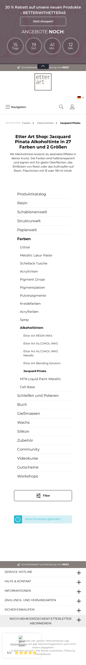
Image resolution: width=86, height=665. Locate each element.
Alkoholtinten (31, 328)
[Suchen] (61, 107)
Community (28, 449)
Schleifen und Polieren (38, 395)
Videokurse (27, 458)
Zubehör (25, 440)
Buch (22, 404)
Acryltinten (29, 271)
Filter (46, 495)
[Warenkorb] (81, 104)
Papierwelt (27, 230)
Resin (22, 203)
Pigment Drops (32, 279)
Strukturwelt (29, 221)
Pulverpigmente (33, 295)
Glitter (25, 247)
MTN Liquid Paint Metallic (40, 379)
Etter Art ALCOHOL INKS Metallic (40, 353)
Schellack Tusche (33, 263)
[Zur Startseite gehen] (43, 82)
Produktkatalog (31, 194)
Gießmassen (28, 413)
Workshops (27, 476)
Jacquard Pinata (34, 371)
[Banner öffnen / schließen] (43, 63)
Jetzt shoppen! (43, 21)
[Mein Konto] (72, 107)
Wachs (23, 422)
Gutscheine (28, 467)
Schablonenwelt (32, 212)
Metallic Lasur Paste (36, 255)
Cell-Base (27, 387)
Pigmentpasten (32, 287)
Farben (24, 239)
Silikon (23, 431)
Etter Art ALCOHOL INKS (40, 343)
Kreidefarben (30, 303)
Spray (24, 320)
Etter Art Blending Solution (42, 363)
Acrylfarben (29, 312)
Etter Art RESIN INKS (37, 335)
